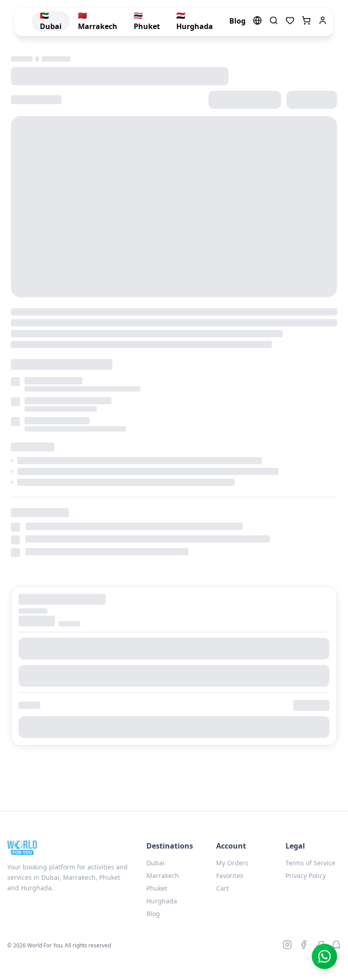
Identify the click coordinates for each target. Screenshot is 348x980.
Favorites (229, 875)
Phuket (156, 888)
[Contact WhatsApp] (324, 956)
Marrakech (162, 875)
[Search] (273, 22)
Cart (222, 888)
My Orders (232, 863)
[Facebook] (303, 945)
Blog (153, 913)
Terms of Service (310, 863)
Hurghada (161, 901)
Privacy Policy (305, 875)
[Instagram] (287, 945)
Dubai (155, 863)
